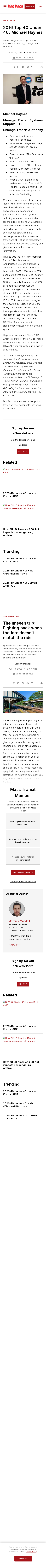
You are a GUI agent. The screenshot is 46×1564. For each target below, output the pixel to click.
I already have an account (23, 881)
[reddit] (27, 67)
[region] (23, 1553)
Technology (9, 21)
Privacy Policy (31, 1552)
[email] (32, 67)
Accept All (23, 1559)
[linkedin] (18, 67)
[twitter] (23, 67)
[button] (5, 6)
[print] (41, 67)
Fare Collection (11, 616)
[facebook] (14, 67)
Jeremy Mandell (23, 663)
